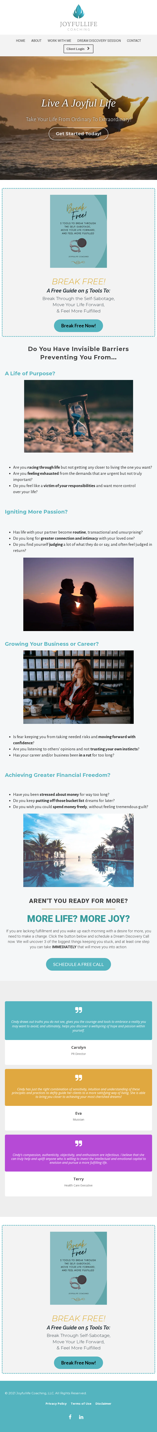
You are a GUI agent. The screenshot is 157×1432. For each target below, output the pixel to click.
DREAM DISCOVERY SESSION (99, 41)
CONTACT (134, 41)
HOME (20, 41)
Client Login (75, 49)
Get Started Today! (78, 133)
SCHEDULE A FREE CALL (78, 964)
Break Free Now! (78, 325)
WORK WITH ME (59, 41)
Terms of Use (81, 1403)
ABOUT (36, 41)
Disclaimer (103, 1403)
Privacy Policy (56, 1403)
